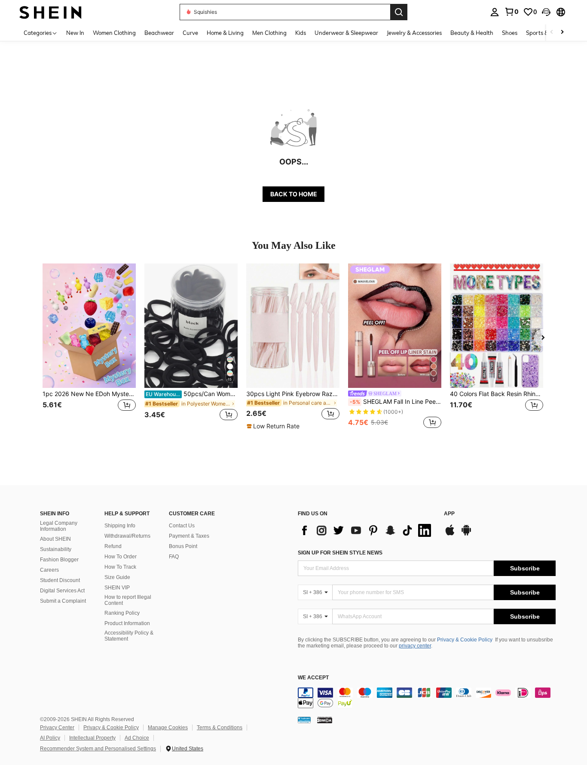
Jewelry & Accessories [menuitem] (414, 32)
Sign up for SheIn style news (340, 553)
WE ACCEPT (313, 678)
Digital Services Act (62, 591)
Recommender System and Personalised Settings (98, 749)
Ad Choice (137, 738)
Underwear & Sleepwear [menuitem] (346, 32)
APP (449, 514)
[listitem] (89, 346)
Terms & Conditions (219, 728)
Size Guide (117, 577)
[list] (366, 530)
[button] (546, 12)
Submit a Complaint (63, 601)
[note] (274, 426)
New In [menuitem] (75, 32)
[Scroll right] (562, 32)
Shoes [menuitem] (509, 32)
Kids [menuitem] (300, 32)
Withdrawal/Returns (127, 536)
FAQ (174, 557)
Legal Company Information (58, 526)
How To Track (120, 567)
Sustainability (55, 549)
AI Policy (50, 738)
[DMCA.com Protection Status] (324, 719)
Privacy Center (57, 728)
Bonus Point (183, 546)
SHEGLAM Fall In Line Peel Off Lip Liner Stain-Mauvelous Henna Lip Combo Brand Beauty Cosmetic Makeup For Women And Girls (395, 401)
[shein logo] (50, 12)
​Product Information (127, 623)
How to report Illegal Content (127, 600)
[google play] (466, 534)
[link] (511, 11)
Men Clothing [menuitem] (269, 32)
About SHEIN (55, 539)
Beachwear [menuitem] (159, 32)
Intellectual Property (92, 738)
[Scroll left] (552, 32)
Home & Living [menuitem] (225, 32)
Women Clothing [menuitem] (114, 32)
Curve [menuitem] (190, 32)
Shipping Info (119, 526)
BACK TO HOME (293, 194)
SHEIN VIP (117, 588)
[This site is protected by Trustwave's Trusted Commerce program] (304, 719)
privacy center (415, 646)
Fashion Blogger (59, 560)
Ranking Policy (122, 613)
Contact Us (182, 526)
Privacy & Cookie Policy (464, 640)
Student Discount (60, 580)
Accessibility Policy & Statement (128, 636)
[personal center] (494, 12)
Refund (113, 546)
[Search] (398, 12)
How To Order (120, 557)
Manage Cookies (168, 728)
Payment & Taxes (189, 536)
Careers (49, 570)
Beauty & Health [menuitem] (471, 32)
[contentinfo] (427, 698)
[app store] (450, 534)
